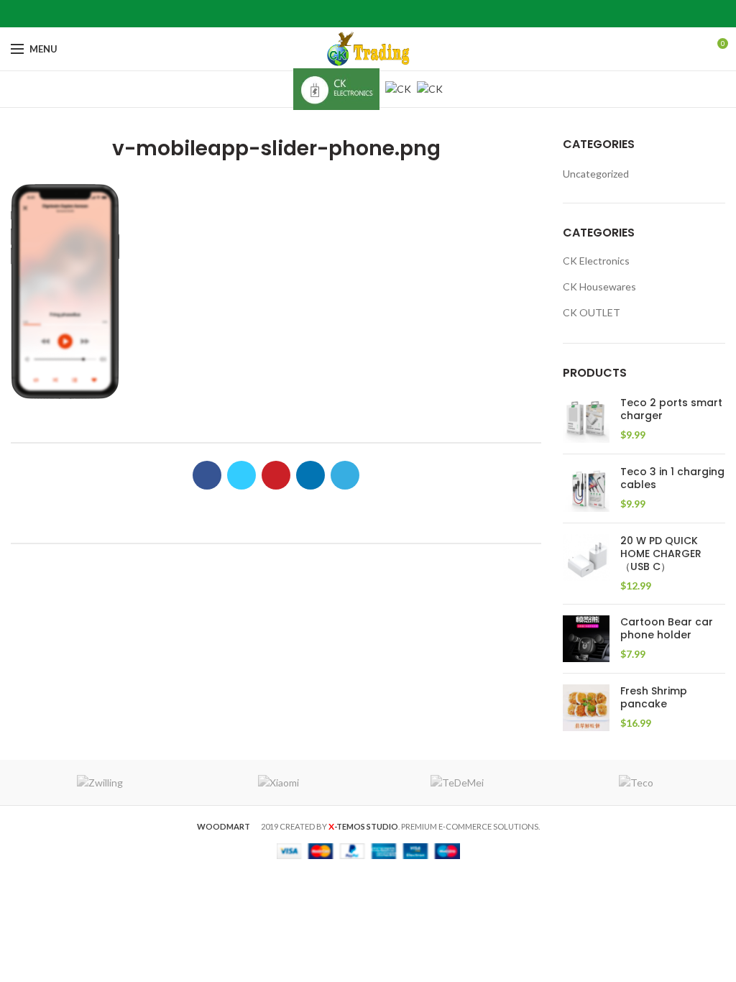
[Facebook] (332, 13)
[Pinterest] (368, 13)
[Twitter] (350, 13)
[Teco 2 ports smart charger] (586, 419)
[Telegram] (404, 13)
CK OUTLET (591, 312)
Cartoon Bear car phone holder (666, 628)
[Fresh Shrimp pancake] (586, 707)
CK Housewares (599, 286)
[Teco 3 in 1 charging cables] (586, 488)
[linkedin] (386, 13)
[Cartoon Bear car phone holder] (586, 638)
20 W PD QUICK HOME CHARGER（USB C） (661, 554)
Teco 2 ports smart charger (671, 409)
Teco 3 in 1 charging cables (672, 478)
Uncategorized (596, 174)
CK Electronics (596, 260)
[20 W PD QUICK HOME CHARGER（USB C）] (586, 563)
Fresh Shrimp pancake (653, 697)
